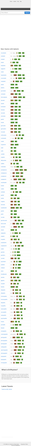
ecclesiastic (3, 138)
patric (2, 214)
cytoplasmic (3, 179)
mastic (2, 141)
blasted (2, 327)
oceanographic (4, 334)
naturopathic (4, 308)
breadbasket (4, 274)
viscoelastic (3, 52)
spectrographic (4, 350)
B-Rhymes (11, 5)
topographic (3, 356)
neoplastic (3, 81)
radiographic (4, 346)
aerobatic (3, 226)
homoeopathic (4, 299)
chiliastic (3, 267)
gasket (2, 195)
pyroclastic (3, 90)
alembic (2, 277)
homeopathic (4, 296)
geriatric (3, 252)
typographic (3, 359)
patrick (2, 211)
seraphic (3, 283)
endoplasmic (4, 173)
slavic (2, 271)
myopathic (3, 305)
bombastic (3, 106)
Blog (20, 1)
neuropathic (3, 312)
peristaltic (3, 324)
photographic (4, 343)
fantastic (3, 109)
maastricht (3, 144)
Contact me (12, 444)
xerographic (3, 331)
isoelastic (3, 56)
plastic (2, 84)
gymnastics (3, 128)
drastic (2, 122)
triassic (2, 321)
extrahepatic (4, 182)
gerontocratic (4, 220)
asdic (2, 150)
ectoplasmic (3, 176)
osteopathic (3, 315)
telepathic (3, 290)
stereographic (4, 353)
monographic (4, 362)
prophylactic (3, 242)
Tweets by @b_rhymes (7, 389)
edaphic (3, 236)
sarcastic (3, 113)
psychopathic (4, 318)
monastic (3, 131)
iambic (2, 198)
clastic (2, 71)
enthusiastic (3, 135)
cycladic (3, 154)
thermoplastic (4, 97)
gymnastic (3, 125)
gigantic (2, 280)
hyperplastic (3, 75)
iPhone (11, 1)
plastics (2, 87)
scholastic (3, 94)
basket (2, 185)
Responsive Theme (24, 444)
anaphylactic (4, 245)
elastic (2, 62)
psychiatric (3, 261)
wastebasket (4, 207)
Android (14, 1)
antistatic (3, 192)
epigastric (3, 68)
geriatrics (3, 255)
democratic (3, 223)
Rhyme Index (16, 444)
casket (2, 188)
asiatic (2, 248)
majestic (3, 201)
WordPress (18, 445)
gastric (2, 119)
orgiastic (3, 157)
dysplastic (3, 65)
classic (2, 229)
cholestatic (3, 166)
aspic (2, 147)
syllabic (2, 163)
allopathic (3, 293)
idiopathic (3, 302)
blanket (2, 286)
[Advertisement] (15, 32)
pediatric (3, 264)
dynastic (3, 100)
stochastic (3, 116)
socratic (2, 217)
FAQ (18, 1)
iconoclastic (3, 78)
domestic (3, 204)
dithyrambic (3, 160)
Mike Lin (7, 444)
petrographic (4, 337)
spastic (2, 103)
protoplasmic (4, 169)
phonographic (4, 340)
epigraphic (3, 233)
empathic (3, 239)
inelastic (3, 59)
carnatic (3, 258)
